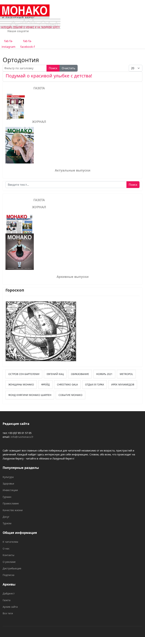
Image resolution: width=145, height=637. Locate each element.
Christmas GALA (67, 384)
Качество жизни (13, 510)
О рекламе (9, 562)
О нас (6, 548)
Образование (80, 374)
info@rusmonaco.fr (22, 437)
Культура (8, 477)
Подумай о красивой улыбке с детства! (49, 76)
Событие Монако (70, 395)
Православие (11, 503)
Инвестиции (10, 490)
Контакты (8, 555)
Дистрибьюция (12, 568)
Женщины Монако (21, 384)
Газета (6, 600)
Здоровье (8, 483)
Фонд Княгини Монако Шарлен (29, 395)
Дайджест (9, 593)
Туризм (7, 523)
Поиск (53, 68)
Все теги (8, 613)
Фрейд (45, 384)
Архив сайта (10, 606)
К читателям (10, 541)
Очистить (68, 68)
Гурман (7, 497)
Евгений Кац (55, 374)
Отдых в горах (94, 384)
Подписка (8, 575)
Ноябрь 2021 (104, 374)
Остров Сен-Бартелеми (23, 374)
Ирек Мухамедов (122, 384)
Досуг (6, 516)
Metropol (126, 374)
